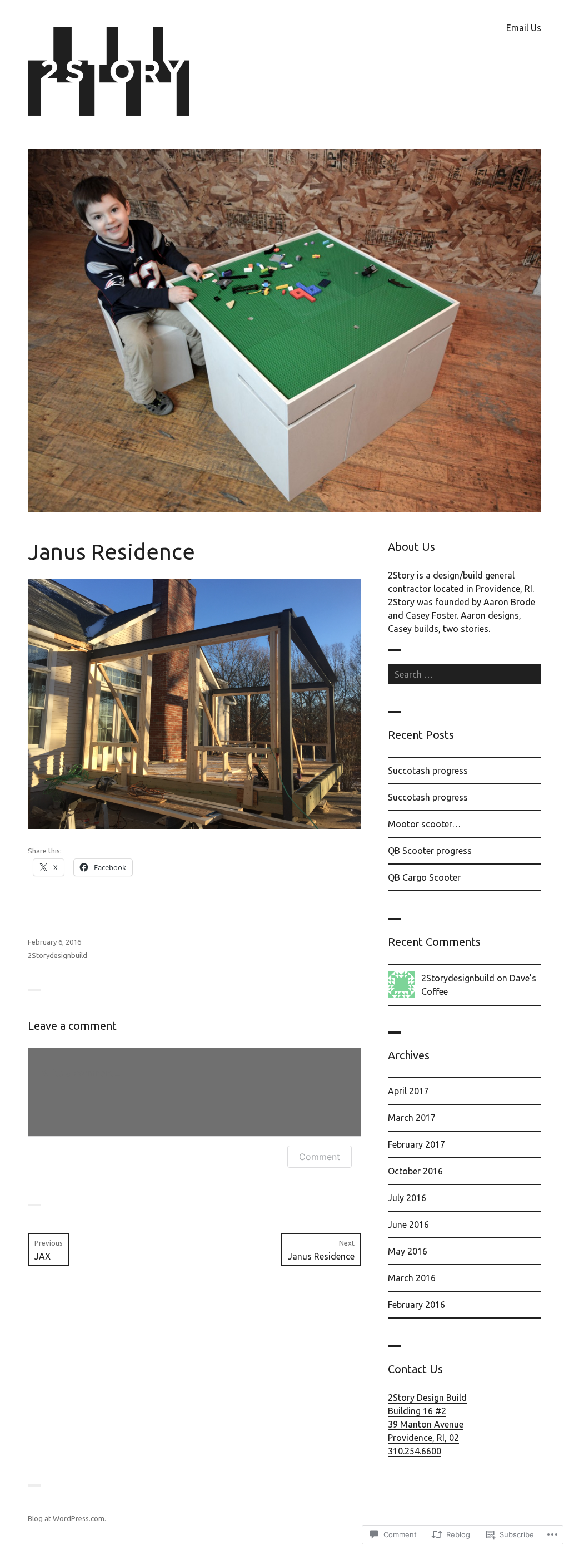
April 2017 (408, 1091)
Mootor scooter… (424, 824)
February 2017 (416, 1144)
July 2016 (407, 1198)
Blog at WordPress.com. (67, 1518)
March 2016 (412, 1278)
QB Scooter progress (430, 851)
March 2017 (412, 1118)
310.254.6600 (414, 1451)
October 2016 (415, 1171)
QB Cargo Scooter (424, 877)
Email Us (523, 28)
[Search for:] (464, 674)
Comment (319, 1156)
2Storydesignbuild (57, 955)
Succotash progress (428, 771)
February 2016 (416, 1305)
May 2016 (407, 1251)
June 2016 (408, 1225)
